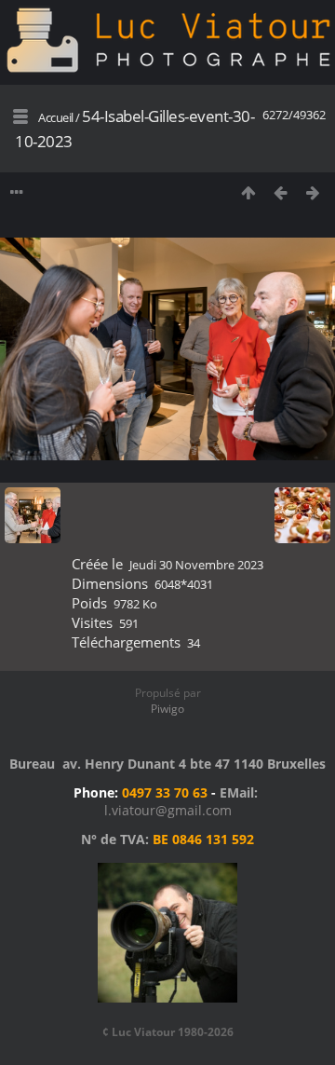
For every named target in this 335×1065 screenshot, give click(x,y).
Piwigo (167, 709)
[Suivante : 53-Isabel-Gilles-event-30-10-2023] (313, 192)
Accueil (56, 117)
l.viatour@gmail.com (168, 810)
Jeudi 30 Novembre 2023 (196, 564)
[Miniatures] (248, 192)
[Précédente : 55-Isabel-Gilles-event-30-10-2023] (280, 192)
